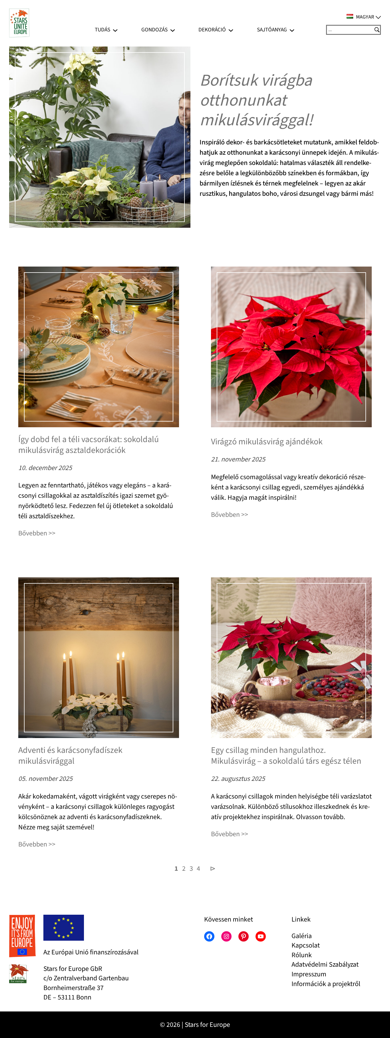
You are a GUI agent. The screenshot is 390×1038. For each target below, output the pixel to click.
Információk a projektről (326, 984)
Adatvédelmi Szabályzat (325, 965)
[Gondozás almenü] (172, 30)
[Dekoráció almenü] (231, 30)
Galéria (302, 936)
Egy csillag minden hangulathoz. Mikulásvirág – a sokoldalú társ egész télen (286, 755)
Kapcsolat (306, 945)
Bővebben (32, 533)
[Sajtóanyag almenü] (292, 30)
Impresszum (309, 974)
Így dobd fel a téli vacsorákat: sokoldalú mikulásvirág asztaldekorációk (88, 444)
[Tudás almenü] (115, 30)
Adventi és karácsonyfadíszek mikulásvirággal (70, 755)
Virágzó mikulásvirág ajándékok (267, 441)
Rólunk (302, 955)
